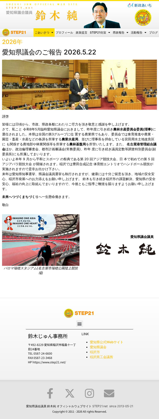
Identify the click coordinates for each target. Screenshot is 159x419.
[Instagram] (89, 393)
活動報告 (136, 32)
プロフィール (64, 32)
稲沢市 (95, 352)
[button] (79, 323)
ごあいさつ (42, 32)
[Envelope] (109, 393)
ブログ (153, 32)
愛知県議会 (98, 347)
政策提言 (81, 32)
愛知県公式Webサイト (106, 342)
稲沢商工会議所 (101, 357)
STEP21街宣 (98, 32)
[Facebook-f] (50, 393)
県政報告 (118, 32)
